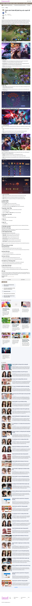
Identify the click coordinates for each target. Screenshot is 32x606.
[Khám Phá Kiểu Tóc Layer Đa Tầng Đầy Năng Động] (7, 479)
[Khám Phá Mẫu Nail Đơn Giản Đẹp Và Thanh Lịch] (7, 464)
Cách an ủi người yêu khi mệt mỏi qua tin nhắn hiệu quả (15, 325)
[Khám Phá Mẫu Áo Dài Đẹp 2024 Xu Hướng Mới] (7, 367)
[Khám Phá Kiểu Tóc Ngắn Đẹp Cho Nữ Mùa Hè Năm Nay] (7, 471)
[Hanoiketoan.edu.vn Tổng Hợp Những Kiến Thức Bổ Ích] (5, 1)
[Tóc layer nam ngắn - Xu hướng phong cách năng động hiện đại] (7, 434)
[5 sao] (13, 276)
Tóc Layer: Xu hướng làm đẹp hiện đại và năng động (20, 386)
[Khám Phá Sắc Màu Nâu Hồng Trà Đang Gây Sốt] (7, 456)
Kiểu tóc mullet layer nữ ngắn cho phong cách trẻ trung (21, 491)
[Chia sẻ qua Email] (3, 15)
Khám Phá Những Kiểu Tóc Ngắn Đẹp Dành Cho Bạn (20, 416)
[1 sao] (8, 276)
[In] (3, 18)
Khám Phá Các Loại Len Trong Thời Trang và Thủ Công (6, 309)
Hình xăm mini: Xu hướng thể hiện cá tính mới (15, 5)
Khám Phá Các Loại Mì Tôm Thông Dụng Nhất (19, 506)
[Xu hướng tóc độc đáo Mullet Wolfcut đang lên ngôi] (7, 486)
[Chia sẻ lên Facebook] (3, 13)
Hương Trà (8, 14)
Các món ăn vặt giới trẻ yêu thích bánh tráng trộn (20, 603)
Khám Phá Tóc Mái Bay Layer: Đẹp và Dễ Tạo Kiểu (20, 446)
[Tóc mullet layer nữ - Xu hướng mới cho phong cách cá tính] (7, 426)
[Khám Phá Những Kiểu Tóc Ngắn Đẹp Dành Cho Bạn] (7, 419)
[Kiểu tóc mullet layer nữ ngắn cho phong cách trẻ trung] (7, 494)
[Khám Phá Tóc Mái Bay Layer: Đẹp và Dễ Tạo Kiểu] (7, 449)
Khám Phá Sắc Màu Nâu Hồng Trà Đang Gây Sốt (20, 453)
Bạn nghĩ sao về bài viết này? (4, 276)
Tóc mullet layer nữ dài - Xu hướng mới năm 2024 (20, 439)
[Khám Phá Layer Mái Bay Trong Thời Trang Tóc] (7, 374)
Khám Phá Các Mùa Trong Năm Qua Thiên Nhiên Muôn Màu (25, 340)
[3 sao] (11, 276)
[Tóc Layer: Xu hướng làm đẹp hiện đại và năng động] (7, 389)
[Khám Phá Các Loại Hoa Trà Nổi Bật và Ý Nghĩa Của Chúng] (7, 598)
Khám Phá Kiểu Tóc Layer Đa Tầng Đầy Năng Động (20, 476)
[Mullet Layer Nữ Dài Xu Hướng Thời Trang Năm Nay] (7, 411)
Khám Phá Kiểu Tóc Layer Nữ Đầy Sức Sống (19, 401)
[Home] (3, 10)
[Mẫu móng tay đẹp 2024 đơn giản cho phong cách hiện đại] (7, 396)
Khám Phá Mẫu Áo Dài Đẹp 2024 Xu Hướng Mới (20, 364)
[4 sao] (12, 276)
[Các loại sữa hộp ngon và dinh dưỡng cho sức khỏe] (7, 591)
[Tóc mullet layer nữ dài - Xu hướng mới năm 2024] (7, 442)
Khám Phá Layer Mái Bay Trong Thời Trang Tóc (20, 371)
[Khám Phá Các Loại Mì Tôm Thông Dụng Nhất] (7, 509)
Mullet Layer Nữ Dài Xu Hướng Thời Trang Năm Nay (20, 408)
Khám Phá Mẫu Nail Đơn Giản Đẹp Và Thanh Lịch (20, 461)
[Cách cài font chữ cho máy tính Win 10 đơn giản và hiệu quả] (7, 501)
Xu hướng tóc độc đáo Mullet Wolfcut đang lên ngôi (20, 483)
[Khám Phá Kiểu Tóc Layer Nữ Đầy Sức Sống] (7, 404)
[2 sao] (9, 276)
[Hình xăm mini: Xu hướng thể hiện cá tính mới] (7, 382)
